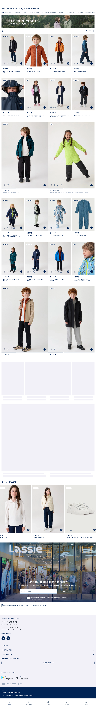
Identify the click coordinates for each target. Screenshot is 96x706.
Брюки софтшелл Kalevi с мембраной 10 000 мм (35, 116)
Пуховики (80, 12)
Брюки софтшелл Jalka (11, 193)
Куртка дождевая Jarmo (11, 115)
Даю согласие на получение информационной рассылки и (48, 598)
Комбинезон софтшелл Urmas (11, 280)
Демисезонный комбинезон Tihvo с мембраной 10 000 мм (69, 193)
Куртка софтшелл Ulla (57, 71)
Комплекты (70, 12)
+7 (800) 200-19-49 (9, 622)
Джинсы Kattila (38, 537)
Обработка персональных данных (11, 692)
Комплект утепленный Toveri (57, 280)
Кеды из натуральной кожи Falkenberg (79, 537)
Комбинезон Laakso (33, 71)
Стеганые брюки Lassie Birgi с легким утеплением (59, 116)
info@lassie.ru (6, 633)
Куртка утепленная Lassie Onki (11, 72)
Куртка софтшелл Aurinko (12, 357)
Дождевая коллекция (48, 12)
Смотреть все (6, 12)
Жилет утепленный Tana (34, 235)
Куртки (25, 12)
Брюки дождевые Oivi (80, 71)
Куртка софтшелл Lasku (58, 357)
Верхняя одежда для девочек (12, 605)
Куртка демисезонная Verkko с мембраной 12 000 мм (82, 280)
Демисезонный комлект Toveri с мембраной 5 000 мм (11, 236)
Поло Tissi (3, 537)
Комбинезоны (34, 12)
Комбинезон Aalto (56, 235)
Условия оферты (6, 690)
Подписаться (67, 591)
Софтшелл (17, 12)
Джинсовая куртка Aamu (82, 115)
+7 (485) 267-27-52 (9, 624)
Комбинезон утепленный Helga (35, 280)
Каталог (5, 646)
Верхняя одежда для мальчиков (35, 605)
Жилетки (61, 12)
